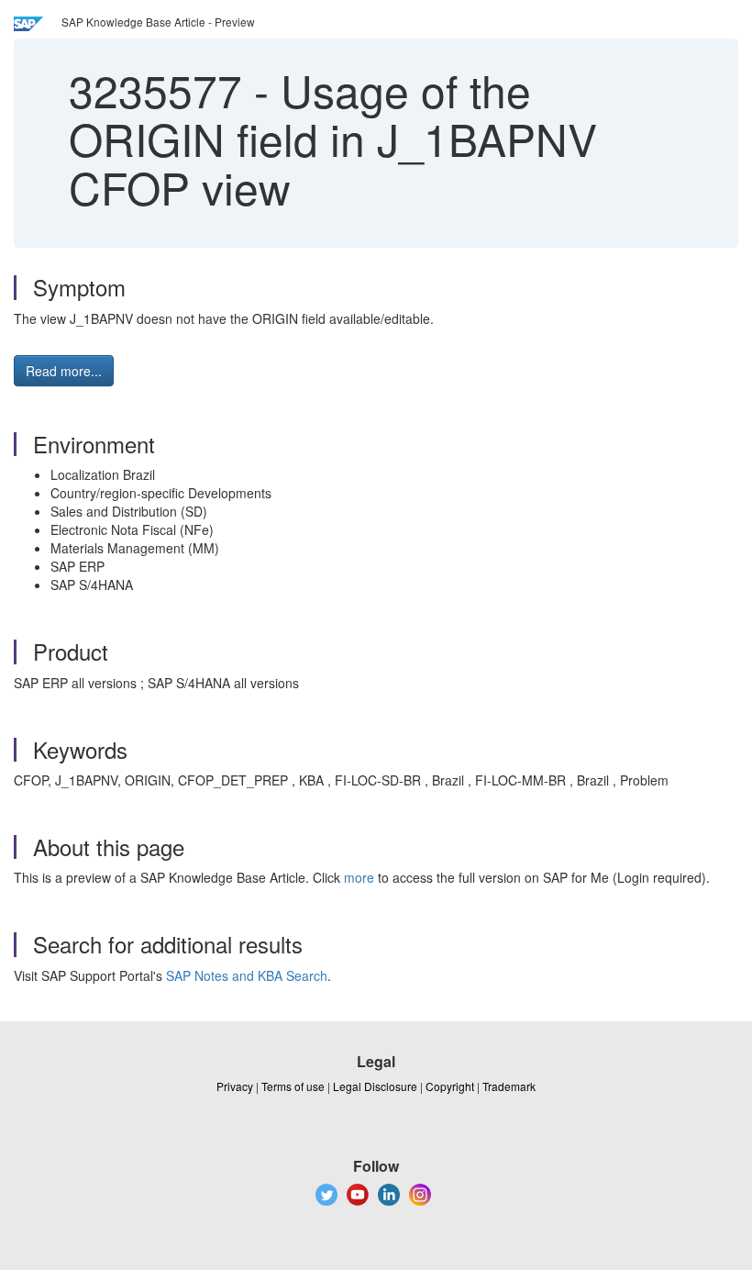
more (359, 877)
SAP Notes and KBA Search (246, 975)
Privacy (234, 1086)
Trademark (509, 1086)
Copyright (450, 1086)
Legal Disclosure (375, 1086)
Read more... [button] (64, 371)
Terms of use (293, 1086)
